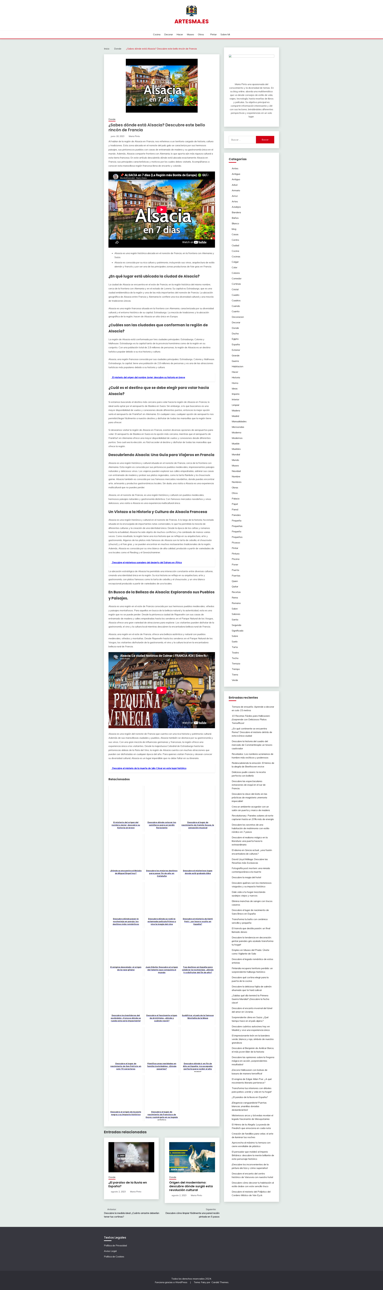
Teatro (235, 652)
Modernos (237, 437)
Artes (235, 201)
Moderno (236, 432)
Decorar (168, 34)
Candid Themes (220, 1282)
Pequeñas (237, 526)
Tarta (235, 647)
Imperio (236, 393)
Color (234, 267)
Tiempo (236, 669)
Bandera (236, 212)
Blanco (235, 223)
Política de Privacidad (115, 1245)
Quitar (235, 586)
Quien (235, 581)
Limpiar (235, 404)
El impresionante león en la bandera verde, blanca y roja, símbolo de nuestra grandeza (252, 1039)
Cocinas (236, 256)
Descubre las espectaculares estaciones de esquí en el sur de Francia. (249, 785)
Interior (235, 399)
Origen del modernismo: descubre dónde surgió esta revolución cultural (191, 1186)
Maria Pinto (134, 136)
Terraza (236, 663)
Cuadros (236, 300)
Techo (235, 658)
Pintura (235, 553)
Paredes (236, 514)
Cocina (156, 34)
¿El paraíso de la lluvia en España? (127, 1184)
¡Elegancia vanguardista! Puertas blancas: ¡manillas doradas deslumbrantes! (249, 1106)
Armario (236, 190)
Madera (236, 410)
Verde (235, 680)
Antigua (236, 173)
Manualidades (239, 421)
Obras (235, 487)
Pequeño (236, 531)
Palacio (236, 498)
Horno (235, 382)
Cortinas (236, 283)
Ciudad (235, 245)
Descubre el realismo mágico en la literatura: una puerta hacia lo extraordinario (250, 841)
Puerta (235, 570)
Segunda (236, 625)
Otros (201, 34)
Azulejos (236, 206)
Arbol (234, 184)
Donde (111, 119)
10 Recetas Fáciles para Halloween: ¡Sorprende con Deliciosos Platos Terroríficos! (251, 719)
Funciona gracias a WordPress (171, 1282)
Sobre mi (225, 34)
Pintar (213, 34)
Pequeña (236, 520)
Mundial (236, 454)
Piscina (235, 558)
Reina (235, 597)
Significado (237, 630)
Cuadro (235, 294)
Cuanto (236, 311)
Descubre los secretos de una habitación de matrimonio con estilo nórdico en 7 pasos (250, 828)
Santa (235, 619)
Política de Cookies (114, 1256)
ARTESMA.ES (191, 21)
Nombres (236, 481)
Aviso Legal (110, 1250)
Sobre (235, 635)
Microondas (238, 426)
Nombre (236, 476)
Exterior (236, 349)
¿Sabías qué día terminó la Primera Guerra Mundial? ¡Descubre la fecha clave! (250, 999)
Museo (190, 34)
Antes (235, 168)
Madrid (235, 415)
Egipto (235, 338)
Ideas (235, 388)
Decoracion (238, 316)
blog (234, 228)
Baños (235, 217)
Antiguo (236, 179)
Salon (235, 608)
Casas (235, 234)
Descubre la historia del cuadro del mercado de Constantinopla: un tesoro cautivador (252, 745)
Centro (235, 239)
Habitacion (237, 366)
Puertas (236, 575)
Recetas (236, 591)
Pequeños (237, 536)
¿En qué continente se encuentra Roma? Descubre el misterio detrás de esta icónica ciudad (252, 732)
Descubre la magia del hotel (246, 877)
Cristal (235, 289)
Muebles (236, 448)
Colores (236, 272)
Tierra (235, 674)
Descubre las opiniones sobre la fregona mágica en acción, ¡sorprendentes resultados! (253, 1061)
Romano (236, 603)
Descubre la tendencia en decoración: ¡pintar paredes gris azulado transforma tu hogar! (252, 941)
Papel (235, 503)
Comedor (236, 278)
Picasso (236, 542)
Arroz (235, 195)
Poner (235, 564)
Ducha (235, 333)
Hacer (180, 34)
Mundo (235, 459)
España (236, 344)
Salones (236, 613)
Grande (236, 355)
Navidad (236, 471)
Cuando (236, 305)
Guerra (235, 360)
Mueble (236, 443)
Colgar (235, 261)
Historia (236, 377)
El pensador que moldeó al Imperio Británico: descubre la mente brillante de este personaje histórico (253, 1155)
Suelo (235, 641)
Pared (235, 509)
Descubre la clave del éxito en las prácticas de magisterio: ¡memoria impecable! (249, 797)
